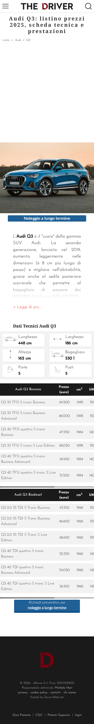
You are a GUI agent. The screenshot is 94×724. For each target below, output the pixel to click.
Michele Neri (63, 687)
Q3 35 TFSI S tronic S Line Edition (28, 446)
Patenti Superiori (59, 715)
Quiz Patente (22, 715)
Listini (6, 40)
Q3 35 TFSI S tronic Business (23, 402)
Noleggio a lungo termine (47, 218)
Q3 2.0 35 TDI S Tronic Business (25, 508)
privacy (22, 692)
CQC (39, 715)
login (78, 715)
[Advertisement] (47, 92)
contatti (55, 692)
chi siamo (70, 692)
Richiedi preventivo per (47, 605)
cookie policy (39, 692)
